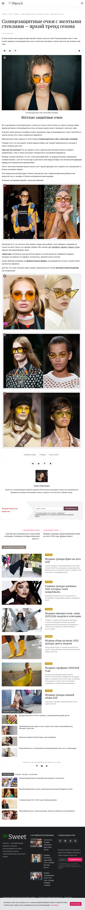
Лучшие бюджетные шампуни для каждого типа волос (41, 778)
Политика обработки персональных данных (19, 897)
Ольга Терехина (42, 486)
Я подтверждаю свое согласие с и (54, 514)
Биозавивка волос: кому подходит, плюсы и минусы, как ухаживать (47, 811)
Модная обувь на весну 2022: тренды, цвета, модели (62, 642)
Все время (33, 774)
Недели (18, 774)
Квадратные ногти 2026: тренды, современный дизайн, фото (44, 715)
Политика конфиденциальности (50, 897)
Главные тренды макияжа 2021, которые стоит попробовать (60, 589)
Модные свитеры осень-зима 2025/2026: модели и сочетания (63, 615)
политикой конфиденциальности (68, 865)
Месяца (25, 774)
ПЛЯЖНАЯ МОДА (30, 455)
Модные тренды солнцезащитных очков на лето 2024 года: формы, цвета (61, 535)
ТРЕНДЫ (42, 455)
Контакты (68, 897)
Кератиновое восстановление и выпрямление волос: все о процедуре (47, 748)
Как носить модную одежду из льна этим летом (48, 845)
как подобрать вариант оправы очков (64, 247)
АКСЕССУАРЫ (54, 455)
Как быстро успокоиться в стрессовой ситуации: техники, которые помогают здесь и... (22, 536)
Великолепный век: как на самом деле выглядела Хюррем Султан (45, 789)
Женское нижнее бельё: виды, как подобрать (37, 737)
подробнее (54, 905)
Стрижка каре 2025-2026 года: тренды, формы (38, 800)
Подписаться (70, 508)
